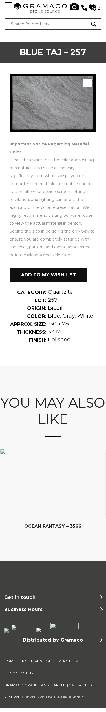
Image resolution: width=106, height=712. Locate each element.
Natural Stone (37, 661)
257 (53, 300)
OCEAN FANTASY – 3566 (52, 526)
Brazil (55, 307)
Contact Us (21, 673)
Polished (59, 339)
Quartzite (60, 292)
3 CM (54, 331)
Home (10, 661)
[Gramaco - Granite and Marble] (52, 12)
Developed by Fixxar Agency (54, 697)
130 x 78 (58, 323)
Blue (54, 315)
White (85, 315)
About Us (68, 661)
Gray (69, 315)
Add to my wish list (48, 275)
